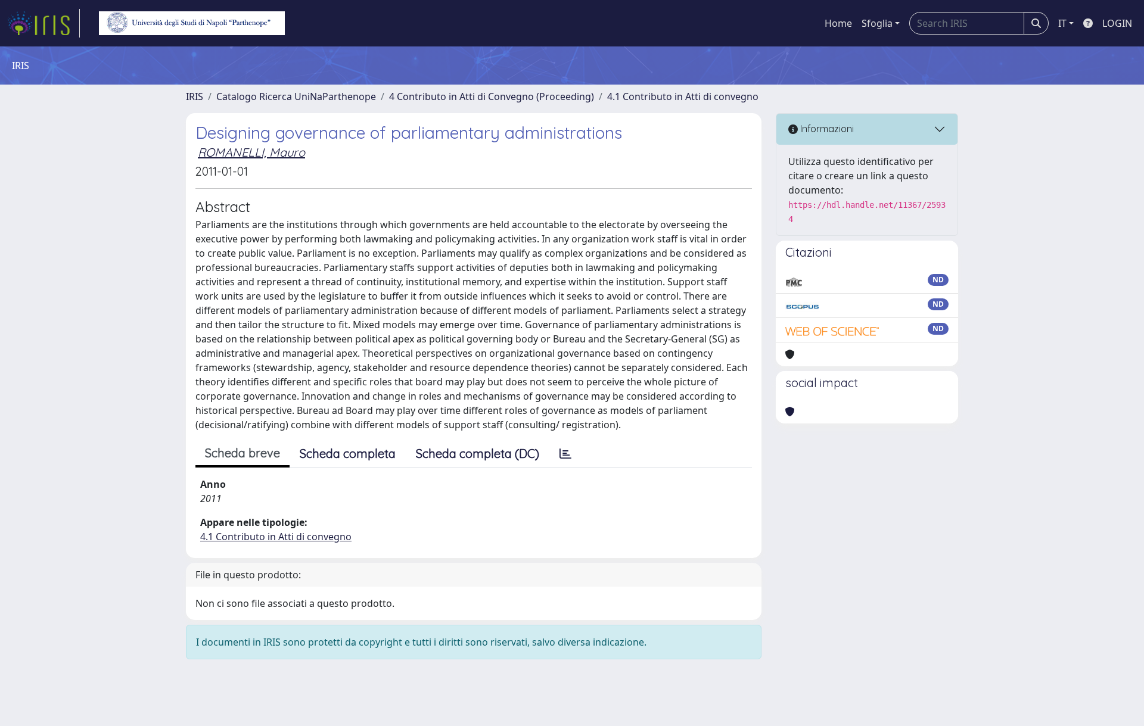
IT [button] (1062, 23)
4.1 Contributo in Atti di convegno (682, 96)
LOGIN (1117, 23)
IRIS (194, 96)
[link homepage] (43, 23)
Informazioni (826, 129)
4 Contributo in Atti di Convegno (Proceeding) (491, 96)
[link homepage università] (191, 23)
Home (838, 23)
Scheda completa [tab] (348, 453)
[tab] (565, 453)
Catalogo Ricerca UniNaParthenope (296, 96)
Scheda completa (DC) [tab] (477, 453)
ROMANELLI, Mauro (251, 152)
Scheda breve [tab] (242, 452)
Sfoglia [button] (877, 23)
